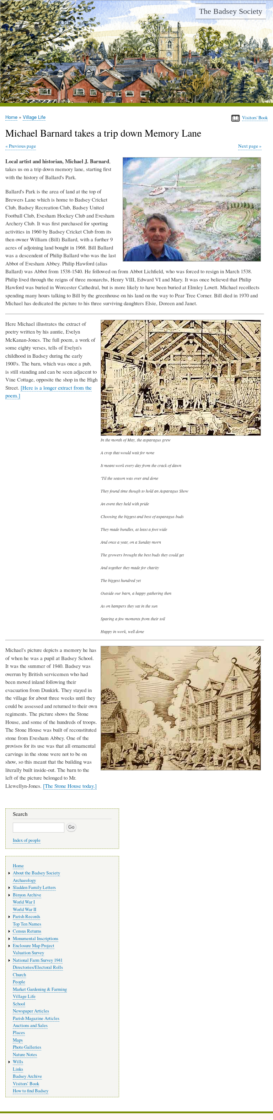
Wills (18, 1062)
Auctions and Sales (30, 1025)
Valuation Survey (28, 953)
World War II (24, 909)
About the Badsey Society (36, 873)
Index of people (27, 840)
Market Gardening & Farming (40, 989)
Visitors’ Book (26, 1084)
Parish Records (26, 916)
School (19, 1004)
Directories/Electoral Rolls (38, 967)
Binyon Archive (27, 895)
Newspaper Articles (31, 1011)
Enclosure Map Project (33, 946)
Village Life (34, 117)
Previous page (22, 146)
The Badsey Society (230, 11)
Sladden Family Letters (34, 887)
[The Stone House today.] (70, 785)
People (19, 982)
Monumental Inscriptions (35, 938)
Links (18, 1069)
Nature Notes (25, 1055)
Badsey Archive (27, 1076)
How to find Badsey (30, 1091)
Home (11, 117)
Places (19, 1033)
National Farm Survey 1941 (38, 960)
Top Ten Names (27, 924)
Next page (248, 146)
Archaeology (24, 880)
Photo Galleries (27, 1047)
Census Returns (27, 931)
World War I (24, 902)
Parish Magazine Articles (36, 1018)
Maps (18, 1040)
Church (19, 975)
